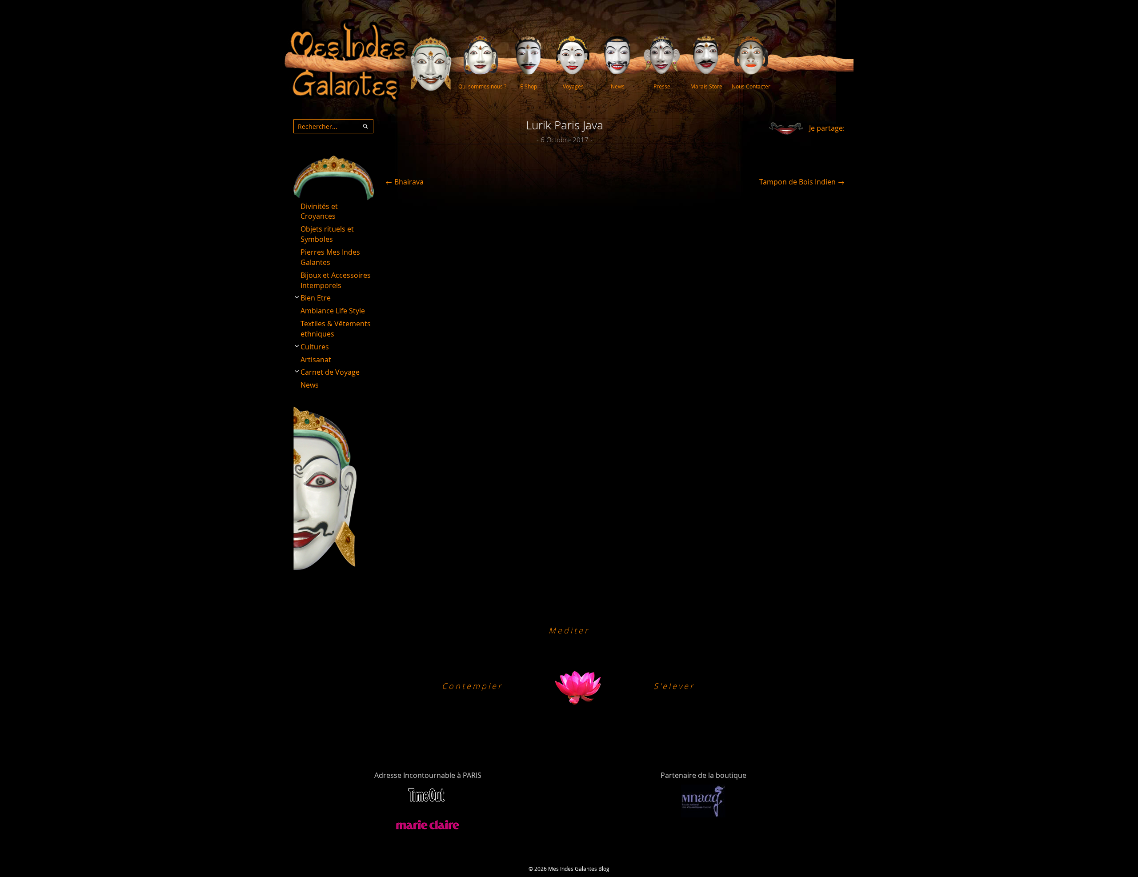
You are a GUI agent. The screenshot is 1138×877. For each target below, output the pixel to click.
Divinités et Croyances (319, 211)
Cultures (315, 347)
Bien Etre (316, 298)
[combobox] (333, 126)
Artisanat (316, 359)
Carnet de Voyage (330, 372)
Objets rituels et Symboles (327, 234)
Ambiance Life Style (333, 311)
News (310, 385)
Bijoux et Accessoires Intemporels (336, 280)
